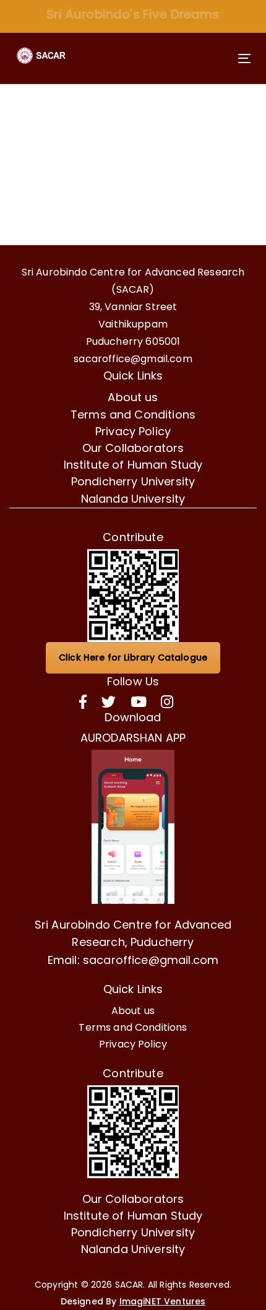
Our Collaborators (133, 448)
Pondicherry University (133, 481)
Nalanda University (133, 498)
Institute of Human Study (133, 464)
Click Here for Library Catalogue (133, 657)
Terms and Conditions (133, 414)
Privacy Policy (133, 431)
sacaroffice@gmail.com (133, 359)
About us (133, 397)
